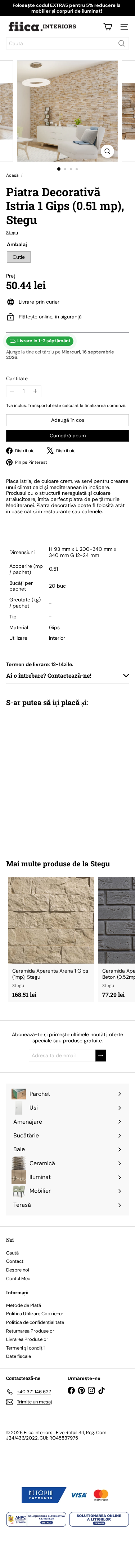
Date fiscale (18, 1356)
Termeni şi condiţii (25, 1348)
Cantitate (17, 379)
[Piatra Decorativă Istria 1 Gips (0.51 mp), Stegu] (51, 778)
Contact (14, 1261)
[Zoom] (107, 151)
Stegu (100, 863)
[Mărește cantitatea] (35, 391)
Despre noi (17, 1270)
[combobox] (67, 43)
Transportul (39, 405)
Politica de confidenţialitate (35, 1322)
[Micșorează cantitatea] (12, 391)
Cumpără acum (68, 435)
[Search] (121, 43)
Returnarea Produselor (30, 1331)
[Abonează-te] (100, 1056)
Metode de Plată (23, 1305)
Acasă (12, 175)
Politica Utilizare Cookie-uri (35, 1314)
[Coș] (107, 26)
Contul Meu (18, 1278)
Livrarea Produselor (27, 1339)
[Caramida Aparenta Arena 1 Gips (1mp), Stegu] (51, 939)
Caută (12, 1253)
